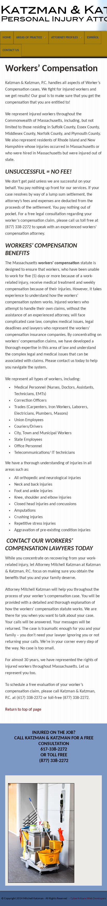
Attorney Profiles (63, 38)
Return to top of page (23, 710)
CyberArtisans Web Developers (88, 898)
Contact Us (11, 50)
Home (7, 37)
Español (93, 37)
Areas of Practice (28, 38)
